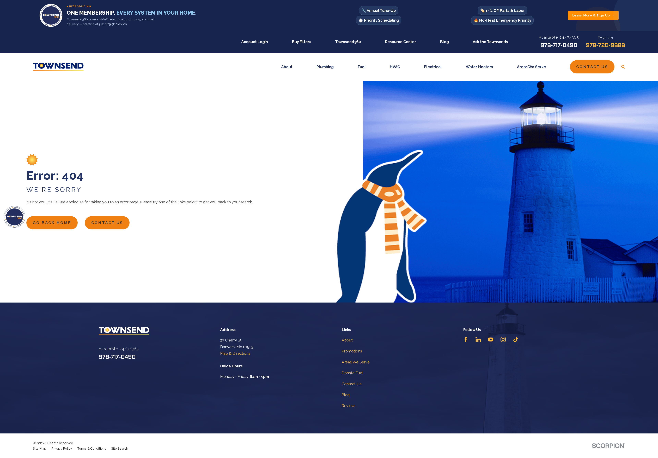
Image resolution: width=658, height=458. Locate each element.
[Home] (58, 67)
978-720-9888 (605, 45)
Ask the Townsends (490, 41)
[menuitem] (39, 448)
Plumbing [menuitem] (325, 67)
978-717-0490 (558, 45)
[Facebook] (465, 339)
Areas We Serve (356, 362)
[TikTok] (515, 339)
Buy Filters (301, 41)
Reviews (349, 405)
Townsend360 (348, 41)
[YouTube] (490, 339)
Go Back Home (52, 223)
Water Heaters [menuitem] (479, 67)
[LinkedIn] (478, 339)
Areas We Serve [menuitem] (531, 67)
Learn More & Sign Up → (593, 15)
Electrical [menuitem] (433, 67)
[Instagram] (503, 339)
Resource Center (400, 41)
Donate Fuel (352, 373)
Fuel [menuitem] (362, 67)
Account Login (254, 41)
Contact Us (592, 67)
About (347, 340)
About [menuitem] (286, 67)
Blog (444, 41)
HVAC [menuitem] (395, 67)
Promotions (352, 351)
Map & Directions (235, 353)
